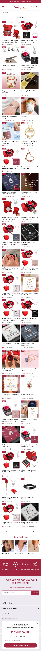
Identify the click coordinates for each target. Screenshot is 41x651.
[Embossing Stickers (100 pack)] (30, 80)
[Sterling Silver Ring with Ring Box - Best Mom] (11, 359)
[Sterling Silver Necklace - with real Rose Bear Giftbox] (11, 207)
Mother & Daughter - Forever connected (29, 193)
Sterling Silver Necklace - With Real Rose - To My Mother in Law (11, 472)
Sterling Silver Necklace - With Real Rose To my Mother (11, 167)
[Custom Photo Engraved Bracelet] (30, 487)
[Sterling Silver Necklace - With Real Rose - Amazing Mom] (11, 308)
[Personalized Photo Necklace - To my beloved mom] (30, 207)
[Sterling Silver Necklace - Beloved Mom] (30, 333)
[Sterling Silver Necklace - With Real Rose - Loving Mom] (30, 257)
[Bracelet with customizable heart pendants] (11, 106)
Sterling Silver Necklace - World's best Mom (9, 445)
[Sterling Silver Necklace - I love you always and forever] (30, 384)
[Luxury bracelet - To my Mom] (11, 384)
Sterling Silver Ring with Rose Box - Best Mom (10, 268)
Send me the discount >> (20, 645)
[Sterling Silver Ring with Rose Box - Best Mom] (11, 257)
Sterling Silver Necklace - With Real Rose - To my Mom (11, 523)
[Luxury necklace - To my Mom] (11, 333)
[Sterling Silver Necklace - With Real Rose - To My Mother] (30, 30)
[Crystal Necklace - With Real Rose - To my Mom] (30, 308)
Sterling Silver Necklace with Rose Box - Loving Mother (10, 420)
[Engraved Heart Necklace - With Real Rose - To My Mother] (30, 460)
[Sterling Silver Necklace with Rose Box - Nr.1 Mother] (30, 434)
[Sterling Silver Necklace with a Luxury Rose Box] (11, 487)
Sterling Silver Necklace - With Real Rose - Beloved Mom (11, 243)
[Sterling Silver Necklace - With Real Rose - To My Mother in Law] (11, 460)
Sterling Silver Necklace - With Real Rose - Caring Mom (11, 294)
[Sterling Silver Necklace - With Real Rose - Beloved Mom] (11, 232)
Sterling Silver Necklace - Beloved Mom (28, 344)
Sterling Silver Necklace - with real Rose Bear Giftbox (10, 218)
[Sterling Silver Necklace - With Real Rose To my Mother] (11, 156)
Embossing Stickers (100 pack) (29, 91)
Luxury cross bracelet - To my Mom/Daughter (29, 294)
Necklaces (18, 553)
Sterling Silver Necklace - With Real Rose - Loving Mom (29, 268)
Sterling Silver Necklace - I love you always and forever (29, 395)
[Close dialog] (37, 623)
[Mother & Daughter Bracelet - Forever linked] (11, 131)
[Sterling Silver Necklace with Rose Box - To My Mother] (30, 55)
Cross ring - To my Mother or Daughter (29, 420)
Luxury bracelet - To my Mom (10, 394)
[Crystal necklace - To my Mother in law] (30, 232)
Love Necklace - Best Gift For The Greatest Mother (29, 142)
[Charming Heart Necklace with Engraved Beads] (30, 156)
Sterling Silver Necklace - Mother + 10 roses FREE (9, 193)
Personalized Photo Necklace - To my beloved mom (30, 218)
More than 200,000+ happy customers (20, 1)
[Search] (32, 6)
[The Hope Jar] (30, 106)
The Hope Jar (25, 116)
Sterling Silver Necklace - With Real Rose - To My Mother (29, 41)
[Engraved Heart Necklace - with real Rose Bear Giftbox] (11, 30)
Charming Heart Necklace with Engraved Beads (29, 167)
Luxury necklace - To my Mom (10, 343)
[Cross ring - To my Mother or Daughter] (30, 409)
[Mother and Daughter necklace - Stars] (30, 359)
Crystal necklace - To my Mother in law (28, 243)
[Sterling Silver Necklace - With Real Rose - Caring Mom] (11, 283)
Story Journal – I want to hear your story (10, 91)
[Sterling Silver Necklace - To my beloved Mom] (30, 512)
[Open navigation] (3, 6)
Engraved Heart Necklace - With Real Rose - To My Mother (30, 471)
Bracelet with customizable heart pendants (10, 117)
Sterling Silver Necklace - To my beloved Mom (29, 523)
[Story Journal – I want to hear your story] (11, 80)
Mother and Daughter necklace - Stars (30, 369)
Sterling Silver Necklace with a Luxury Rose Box (10, 498)
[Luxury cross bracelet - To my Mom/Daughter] (30, 283)
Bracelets (4, 553)
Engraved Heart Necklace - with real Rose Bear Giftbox (10, 41)
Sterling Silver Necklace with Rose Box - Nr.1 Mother (29, 445)
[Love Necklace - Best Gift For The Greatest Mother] (30, 131)
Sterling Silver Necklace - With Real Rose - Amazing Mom (11, 319)
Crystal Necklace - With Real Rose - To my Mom (29, 319)
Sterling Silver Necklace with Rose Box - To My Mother (29, 66)
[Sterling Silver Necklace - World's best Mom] (11, 434)
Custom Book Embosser (8, 65)
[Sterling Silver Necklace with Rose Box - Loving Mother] (11, 409)
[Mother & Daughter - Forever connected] (30, 182)
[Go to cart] (37, 6)
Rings (30, 553)
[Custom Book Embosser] (11, 55)
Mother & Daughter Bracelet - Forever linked (10, 142)
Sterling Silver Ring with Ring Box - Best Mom (10, 369)
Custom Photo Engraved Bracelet (27, 498)
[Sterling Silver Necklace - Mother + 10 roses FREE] (11, 182)
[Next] (39, 546)
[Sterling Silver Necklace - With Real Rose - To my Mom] (11, 512)
